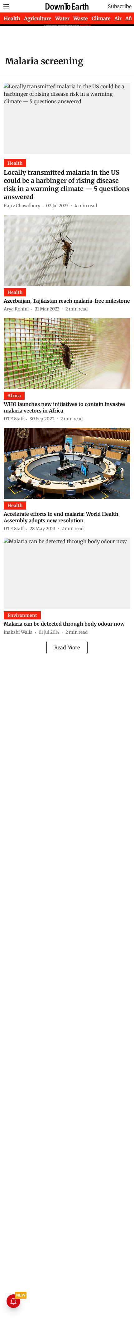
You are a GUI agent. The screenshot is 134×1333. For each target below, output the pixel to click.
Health (12, 18)
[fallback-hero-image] (67, 118)
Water (62, 18)
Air (118, 18)
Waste (80, 18)
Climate (101, 18)
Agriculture (37, 18)
